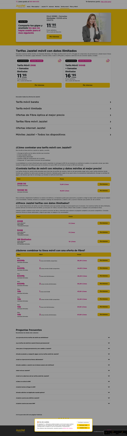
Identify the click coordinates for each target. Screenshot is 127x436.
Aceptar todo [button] (83, 427)
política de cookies (68, 428)
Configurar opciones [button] (83, 422)
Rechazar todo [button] (83, 425)
